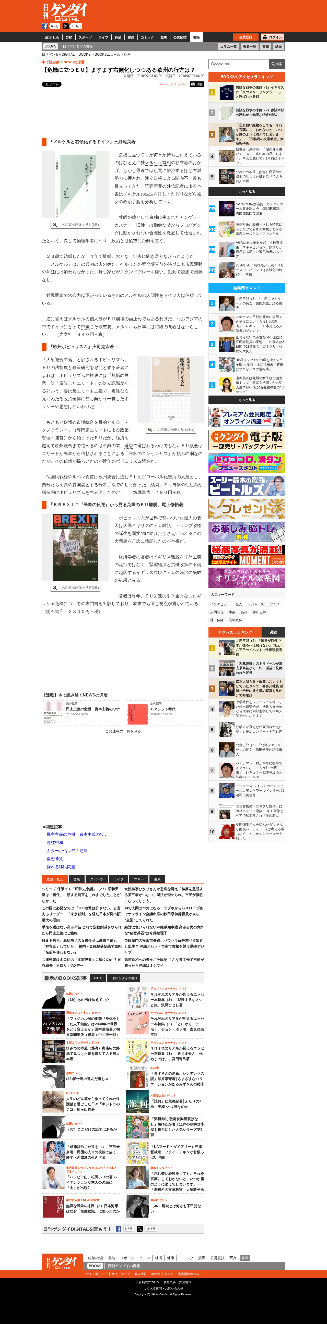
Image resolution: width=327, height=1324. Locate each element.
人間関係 (217, 612)
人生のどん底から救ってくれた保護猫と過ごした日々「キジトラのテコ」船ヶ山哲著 (93, 1104)
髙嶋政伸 (235, 620)
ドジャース (256, 604)
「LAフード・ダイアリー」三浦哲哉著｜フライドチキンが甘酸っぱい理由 (177, 1152)
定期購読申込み (189, 1274)
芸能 (69, 37)
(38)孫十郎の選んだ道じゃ (87, 1079)
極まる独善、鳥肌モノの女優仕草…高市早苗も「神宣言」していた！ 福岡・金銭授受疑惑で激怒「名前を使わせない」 (82, 946)
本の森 (154, 1067)
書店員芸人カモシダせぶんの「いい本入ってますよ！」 (93, 1169)
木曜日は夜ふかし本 (163, 1095)
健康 (131, 37)
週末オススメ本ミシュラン (83, 1012)
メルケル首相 (158, 162)
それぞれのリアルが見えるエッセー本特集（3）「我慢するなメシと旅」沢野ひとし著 (177, 999)
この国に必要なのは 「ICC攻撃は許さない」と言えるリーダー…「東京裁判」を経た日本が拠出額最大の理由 (81, 914)
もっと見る (247, 191)
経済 (118, 37)
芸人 (239, 604)
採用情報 (185, 1282)
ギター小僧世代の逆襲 (67, 851)
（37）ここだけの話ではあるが (91, 1129)
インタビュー (220, 604)
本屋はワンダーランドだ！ (83, 1042)
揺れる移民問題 (61, 867)
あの (244, 612)
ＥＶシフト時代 (163, 709)
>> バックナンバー (173, 84)
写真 (233, 1258)
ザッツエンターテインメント (168, 988)
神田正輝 (259, 612)
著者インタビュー (161, 1167)
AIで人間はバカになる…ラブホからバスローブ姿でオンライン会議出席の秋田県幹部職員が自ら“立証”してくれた (163, 914)
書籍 (196, 37)
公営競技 (180, 37)
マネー (139, 879)
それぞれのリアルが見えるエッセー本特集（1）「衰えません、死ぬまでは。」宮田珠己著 (177, 1053)
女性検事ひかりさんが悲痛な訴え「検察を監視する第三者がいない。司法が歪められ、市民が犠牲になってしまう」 (163, 895)
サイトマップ (121, 1274)
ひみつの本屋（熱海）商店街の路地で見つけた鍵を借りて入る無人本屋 (93, 1053)
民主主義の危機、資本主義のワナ (93, 709)
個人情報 (140, 1274)
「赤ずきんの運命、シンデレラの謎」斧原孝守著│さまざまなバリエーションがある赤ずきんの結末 (177, 1078)
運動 (198, 264)
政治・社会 (54, 879)
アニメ (274, 604)
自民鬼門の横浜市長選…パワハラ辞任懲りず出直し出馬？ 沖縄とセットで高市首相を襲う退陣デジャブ (164, 946)
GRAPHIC (72, 1093)
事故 (232, 612)
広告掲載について (148, 1282)
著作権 (155, 1274)
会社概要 (170, 1282)
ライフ (103, 37)
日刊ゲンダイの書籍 (123, 978)
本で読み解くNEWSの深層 (63, 62)
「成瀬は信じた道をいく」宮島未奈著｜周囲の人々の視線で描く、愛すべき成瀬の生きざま (93, 1152)
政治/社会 (52, 37)
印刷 (199, 85)
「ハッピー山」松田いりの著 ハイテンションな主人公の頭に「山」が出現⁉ (91, 1182)
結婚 (68, 256)
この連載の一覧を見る (123, 731)
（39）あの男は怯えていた (88, 1000)
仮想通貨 (55, 858)
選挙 (128, 445)
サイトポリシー (96, 1274)
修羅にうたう (74, 993)
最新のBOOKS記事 (65, 978)
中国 (85, 326)
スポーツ (85, 37)
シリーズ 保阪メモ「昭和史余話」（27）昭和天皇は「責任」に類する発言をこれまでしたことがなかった (81, 895)
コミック (147, 37)
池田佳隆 (217, 620)
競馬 (163, 37)
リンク (169, 1274)
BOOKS (98, 978)
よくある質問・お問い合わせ (163, 1288)
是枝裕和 (55, 842)
